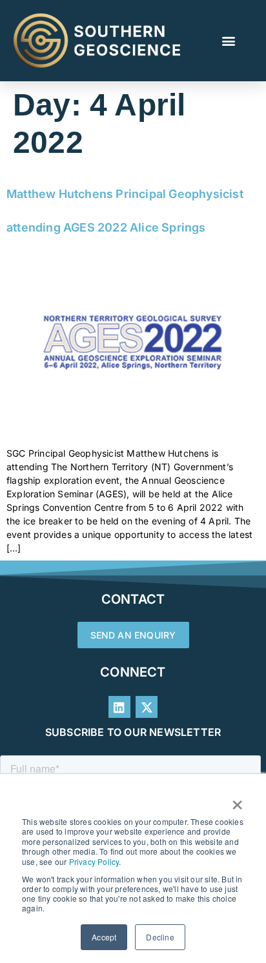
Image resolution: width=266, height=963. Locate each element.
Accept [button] (104, 936)
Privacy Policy (94, 861)
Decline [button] (160, 936)
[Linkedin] (119, 707)
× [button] (237, 800)
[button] (229, 41)
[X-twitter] (147, 707)
